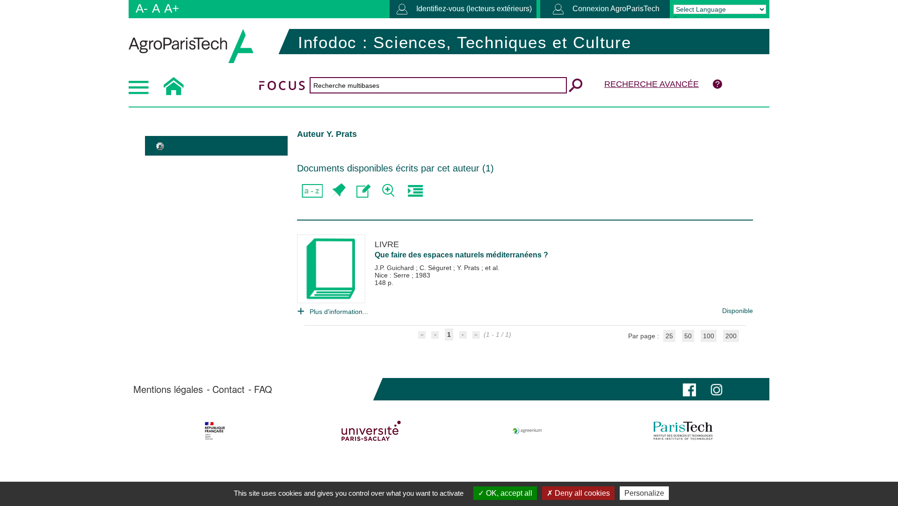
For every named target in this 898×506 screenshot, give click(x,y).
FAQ (263, 389)
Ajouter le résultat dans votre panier (337, 191)
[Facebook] (689, 389)
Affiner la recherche (389, 191)
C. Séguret (436, 267)
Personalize (644, 493)
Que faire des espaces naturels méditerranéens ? (461, 255)
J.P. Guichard (395, 267)
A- (142, 8)
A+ (171, 8)
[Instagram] (717, 389)
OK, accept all (508, 493)
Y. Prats (469, 267)
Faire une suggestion (363, 191)
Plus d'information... (339, 311)
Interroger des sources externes (415, 191)
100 (708, 336)
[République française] (215, 430)
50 (688, 336)
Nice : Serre (393, 275)
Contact (228, 389)
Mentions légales (168, 389)
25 (669, 336)
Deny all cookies (581, 493)
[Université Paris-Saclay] (371, 430)
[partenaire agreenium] (527, 430)
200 (731, 336)
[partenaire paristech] (683, 430)
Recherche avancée (651, 84)
